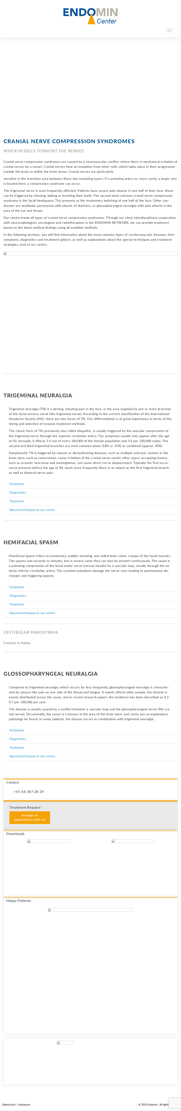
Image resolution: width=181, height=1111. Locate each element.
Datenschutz (9, 1105)
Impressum (24, 1105)
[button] (90, 484)
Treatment (16, 501)
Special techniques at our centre (32, 510)
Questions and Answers (91, 1068)
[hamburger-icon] (169, 30)
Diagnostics (17, 492)
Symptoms (16, 484)
